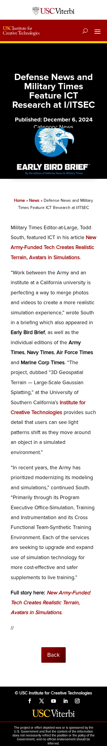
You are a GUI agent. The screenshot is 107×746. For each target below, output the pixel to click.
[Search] (85, 31)
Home (19, 200)
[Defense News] (53, 175)
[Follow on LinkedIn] (65, 701)
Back (53, 655)
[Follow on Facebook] (29, 701)
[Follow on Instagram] (77, 701)
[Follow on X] (41, 701)
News (66, 127)
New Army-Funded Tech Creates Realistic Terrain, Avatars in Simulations (53, 247)
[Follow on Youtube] (53, 701)
